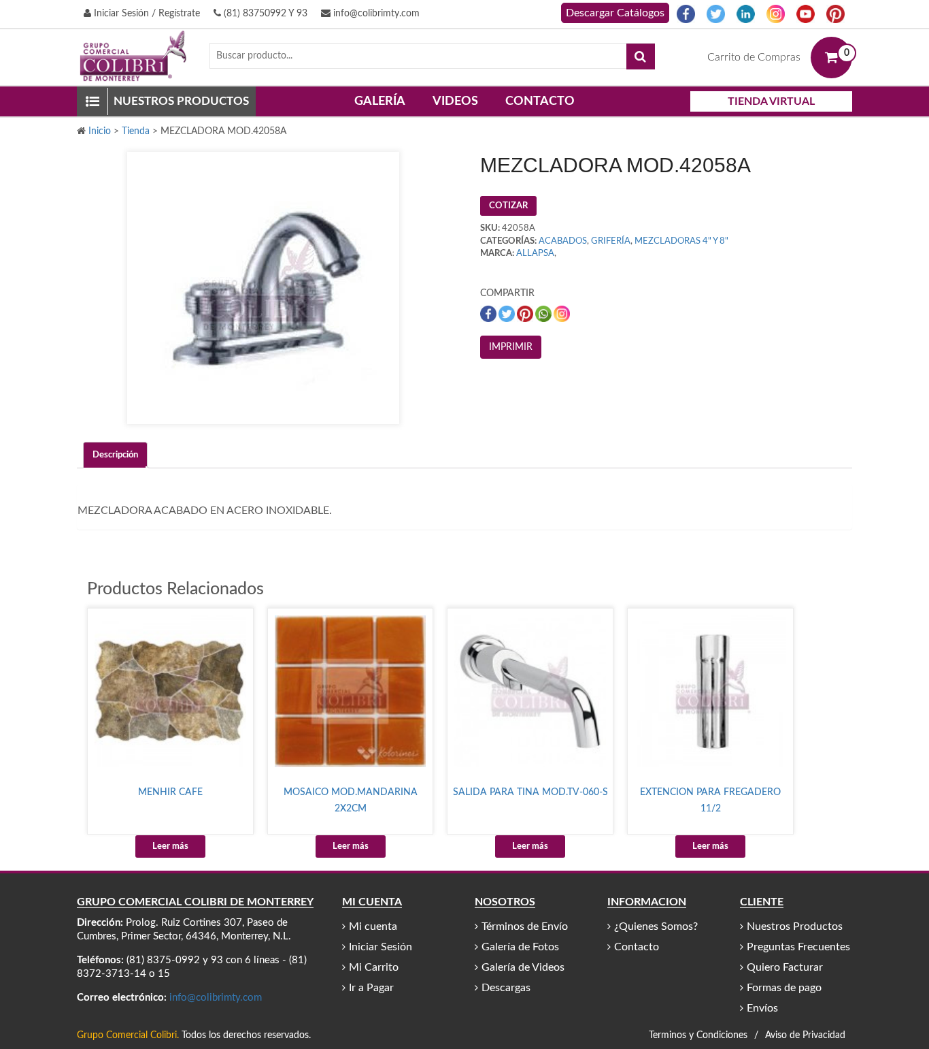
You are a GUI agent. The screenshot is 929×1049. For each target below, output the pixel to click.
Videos (455, 101)
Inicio (99, 131)
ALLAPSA (535, 253)
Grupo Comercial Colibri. (128, 1035)
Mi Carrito (374, 967)
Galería (379, 101)
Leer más (170, 846)
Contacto (540, 101)
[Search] (640, 56)
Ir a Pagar (371, 987)
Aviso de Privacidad (805, 1035)
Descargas (506, 987)
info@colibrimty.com (375, 13)
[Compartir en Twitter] (508, 313)
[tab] (115, 455)
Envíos (762, 1008)
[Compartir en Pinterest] (526, 313)
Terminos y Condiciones (698, 1035)
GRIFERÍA (610, 241)
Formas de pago (784, 987)
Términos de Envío (525, 926)
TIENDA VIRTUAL (771, 101)
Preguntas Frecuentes (798, 946)
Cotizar (508, 205)
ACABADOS (563, 241)
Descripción (115, 455)
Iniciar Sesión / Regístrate (145, 13)
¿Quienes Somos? (656, 926)
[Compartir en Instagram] (562, 313)
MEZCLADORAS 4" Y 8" (681, 241)
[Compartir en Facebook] (489, 313)
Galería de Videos (523, 967)
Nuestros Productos (795, 926)
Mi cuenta (373, 926)
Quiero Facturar (785, 967)
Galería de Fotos (520, 946)
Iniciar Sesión (380, 946)
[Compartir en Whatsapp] (544, 313)
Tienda (136, 131)
